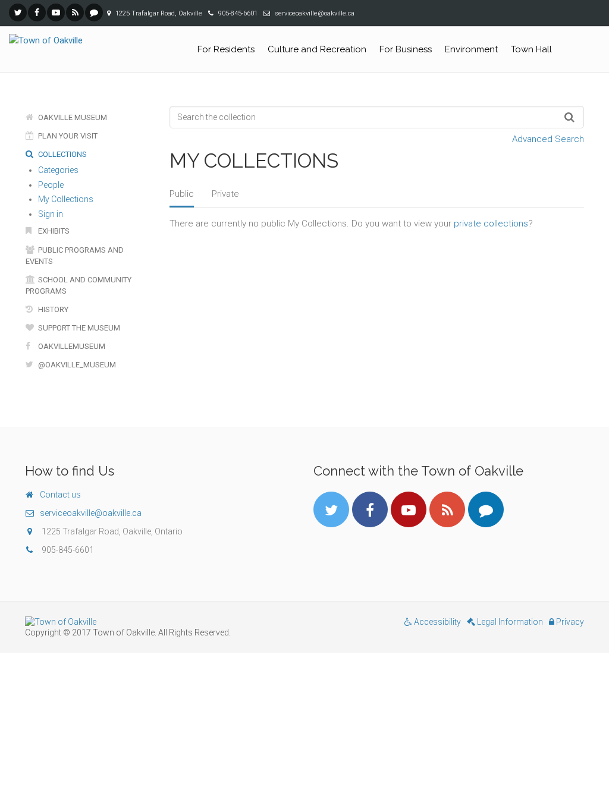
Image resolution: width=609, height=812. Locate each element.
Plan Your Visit (67, 135)
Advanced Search (548, 139)
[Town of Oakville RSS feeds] (75, 12)
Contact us (60, 494)
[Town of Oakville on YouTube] (56, 12)
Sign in (50, 214)
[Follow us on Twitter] (18, 12)
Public (181, 193)
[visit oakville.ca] (160, 621)
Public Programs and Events (75, 256)
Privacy (569, 622)
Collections (61, 154)
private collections (491, 223)
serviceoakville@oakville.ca (91, 513)
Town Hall (531, 49)
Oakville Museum (71, 117)
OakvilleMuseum (70, 346)
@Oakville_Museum (76, 364)
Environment (471, 49)
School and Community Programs (78, 285)
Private (225, 193)
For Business (405, 49)
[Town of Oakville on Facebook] (37, 12)
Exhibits (53, 230)
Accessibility (436, 622)
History (52, 309)
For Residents (226, 49)
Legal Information (509, 622)
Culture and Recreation (317, 49)
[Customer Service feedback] (94, 12)
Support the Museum (78, 327)
